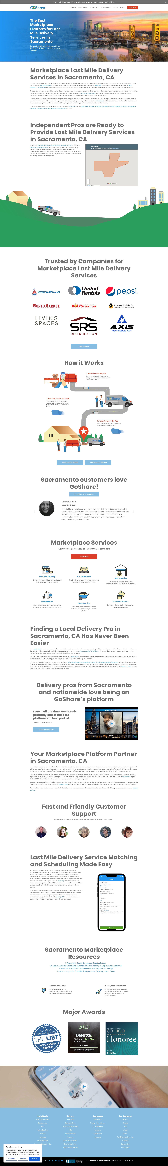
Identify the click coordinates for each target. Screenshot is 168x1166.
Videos (125, 1130)
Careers (125, 1123)
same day (98, 85)
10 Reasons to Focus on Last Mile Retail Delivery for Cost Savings (85, 968)
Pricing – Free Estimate (97, 1123)
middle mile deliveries (88, 662)
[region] (23, 1153)
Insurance (43, 1137)
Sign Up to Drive (70, 1123)
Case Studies (98, 1133)
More (115, 8)
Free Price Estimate (42, 1119)
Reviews (42, 1133)
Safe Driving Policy (70, 1144)
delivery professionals (88, 93)
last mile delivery (45, 85)
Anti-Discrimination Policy (125, 1137)
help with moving (43, 145)
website (32, 87)
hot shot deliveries (112, 662)
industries (72, 106)
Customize (11, 1158)
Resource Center (70, 1133)
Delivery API (42, 87)
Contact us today (125, 666)
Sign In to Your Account (70, 1126)
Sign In (122, 8)
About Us (125, 1119)
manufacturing (45, 108)
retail (82, 106)
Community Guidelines (70, 1140)
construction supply (121, 106)
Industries (97, 1130)
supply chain (37, 649)
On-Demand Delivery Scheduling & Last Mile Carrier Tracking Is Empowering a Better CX (86, 966)
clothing (111, 106)
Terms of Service (42, 1140)
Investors (125, 1140)
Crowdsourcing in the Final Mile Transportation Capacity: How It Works (86, 971)
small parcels (99, 101)
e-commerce (132, 106)
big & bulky (74, 657)
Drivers (72, 8)
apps (130, 85)
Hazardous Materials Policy (42, 1144)
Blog (125, 1126)
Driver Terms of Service (70, 1147)
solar (86, 106)
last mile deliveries (74, 662)
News (125, 1133)
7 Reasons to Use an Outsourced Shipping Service (85, 963)
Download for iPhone (70, 462)
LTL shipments (100, 662)
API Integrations (98, 1126)
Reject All (23, 1158)
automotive (105, 106)
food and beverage (95, 106)
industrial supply (35, 108)
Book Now (110, 2)
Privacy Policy (125, 1147)
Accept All (34, 1158)
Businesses (82, 8)
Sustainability (125, 1144)
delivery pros (63, 784)
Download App (42, 1123)
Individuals (93, 8)
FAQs (42, 1126)
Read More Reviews (46, 730)
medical (53, 108)
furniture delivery (54, 145)
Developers (105, 8)
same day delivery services (39, 147)
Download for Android (98, 462)
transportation (61, 108)
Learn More (84, 557)
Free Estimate (84, 346)
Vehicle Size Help (42, 1130)
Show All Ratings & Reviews (84, 494)
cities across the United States (89, 651)
